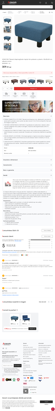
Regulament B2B (27, 352)
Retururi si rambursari (43, 349)
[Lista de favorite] (40, 3)
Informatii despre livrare (44, 347)
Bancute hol (26, 12)
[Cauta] (51, 6)
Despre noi (25, 345)
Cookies (40, 354)
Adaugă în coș (33, 88)
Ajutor (24, 368)
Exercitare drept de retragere (30, 370)
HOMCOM (30, 148)
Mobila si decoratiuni (10, 12)
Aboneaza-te (17, 365)
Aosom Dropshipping (28, 358)
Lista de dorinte (26, 367)
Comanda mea (26, 365)
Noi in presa (26, 356)
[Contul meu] (46, 3)
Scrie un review (47, 236)
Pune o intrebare (47, 230)
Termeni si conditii (42, 352)
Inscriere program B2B (28, 351)
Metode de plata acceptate (44, 345)
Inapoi (4, 12)
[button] (27, 116)
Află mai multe (18, 240)
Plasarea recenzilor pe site (44, 358)
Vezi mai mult (42, 301)
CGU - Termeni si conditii (44, 356)
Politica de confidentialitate (11, 371)
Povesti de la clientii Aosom (29, 354)
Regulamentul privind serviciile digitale (45, 361)
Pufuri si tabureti (33, 12)
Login (24, 363)
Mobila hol (19, 12)
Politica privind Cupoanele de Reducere (45, 364)
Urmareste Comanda (28, 372)
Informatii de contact (28, 347)
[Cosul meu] (52, 3)
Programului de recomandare (29, 349)
